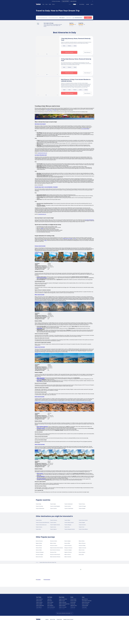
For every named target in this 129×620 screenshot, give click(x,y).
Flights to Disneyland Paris (64, 603)
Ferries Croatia (73, 600)
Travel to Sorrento (82, 524)
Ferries (53, 4)
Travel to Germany (39, 506)
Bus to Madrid (50, 605)
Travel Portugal (85, 605)
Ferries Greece (73, 599)
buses (51, 110)
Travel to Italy (38, 504)
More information (73, 1)
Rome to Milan (67, 543)
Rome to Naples (67, 541)
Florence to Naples (68, 550)
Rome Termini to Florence (55, 550)
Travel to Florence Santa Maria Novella (43, 522)
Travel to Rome (39, 520)
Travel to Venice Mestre (83, 529)
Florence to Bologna (40, 552)
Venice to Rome (39, 547)
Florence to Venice (53, 545)
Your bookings (81, 4)
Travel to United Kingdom (55, 506)
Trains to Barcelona (40, 605)
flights (55, 110)
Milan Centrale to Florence (55, 556)
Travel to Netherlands (40, 508)
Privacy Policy (59, 619)
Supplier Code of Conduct (68, 619)
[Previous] (38, 54)
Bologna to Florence (68, 547)
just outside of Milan (85, 128)
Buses (47, 4)
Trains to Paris (39, 600)
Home (37, 562)
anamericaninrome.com (42, 153)
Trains (43, 4)
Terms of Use (52, 619)
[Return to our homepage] (39, 4)
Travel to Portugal (82, 506)
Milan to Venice (53, 543)
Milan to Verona (67, 554)
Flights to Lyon (62, 600)
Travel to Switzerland (68, 504)
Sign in (92, 4)
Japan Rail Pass (85, 599)
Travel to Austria (67, 506)
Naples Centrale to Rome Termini (56, 547)
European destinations (89, 219)
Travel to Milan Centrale (69, 522)
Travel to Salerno (53, 529)
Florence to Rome (53, 541)
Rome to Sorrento (39, 556)
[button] (62, 17)
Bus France (50, 600)
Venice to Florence (68, 545)
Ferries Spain (73, 602)
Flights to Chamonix (63, 599)
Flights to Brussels (62, 602)
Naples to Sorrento (82, 547)
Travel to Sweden (82, 508)
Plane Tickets (61, 597)
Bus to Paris (50, 603)
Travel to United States (68, 508)
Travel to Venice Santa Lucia (41, 524)
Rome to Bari (81, 554)
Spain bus (49, 599)
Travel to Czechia (53, 508)
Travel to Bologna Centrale (69, 529)
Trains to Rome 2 (39, 599)
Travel (83, 597)
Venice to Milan (39, 550)
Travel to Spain (53, 504)
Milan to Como (81, 550)
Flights (50, 4)
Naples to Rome (39, 543)
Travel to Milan (67, 520)
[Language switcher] (75, 4)
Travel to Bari (38, 529)
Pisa (75, 238)
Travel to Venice (53, 522)
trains (48, 110)
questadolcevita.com (42, 214)
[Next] (57, 54)
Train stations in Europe (86, 600)
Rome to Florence (39, 541)
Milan (46, 240)
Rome (64, 238)
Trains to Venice (39, 602)
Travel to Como (53, 527)
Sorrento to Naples (39, 554)
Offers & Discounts (85, 602)
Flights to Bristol (62, 605)
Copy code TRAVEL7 (65, 1)
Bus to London (50, 602)
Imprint (47, 619)
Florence (67, 238)
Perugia (70, 238)
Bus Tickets (50, 597)
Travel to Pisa (67, 527)
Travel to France (82, 504)
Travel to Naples (82, 522)
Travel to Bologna (67, 524)
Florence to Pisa (53, 552)
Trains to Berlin (39, 603)
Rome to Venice (39, 545)
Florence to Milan (82, 545)
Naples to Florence (68, 552)
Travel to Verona (39, 527)
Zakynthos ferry (73, 605)
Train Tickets (38, 597)
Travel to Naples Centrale (55, 524)
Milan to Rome (81, 541)
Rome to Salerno (82, 552)
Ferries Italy (72, 603)
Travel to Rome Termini (83, 520)
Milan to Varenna (67, 556)
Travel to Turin (81, 527)
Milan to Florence (82, 543)
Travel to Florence (53, 520)
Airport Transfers (85, 603)
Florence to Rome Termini (55, 554)
